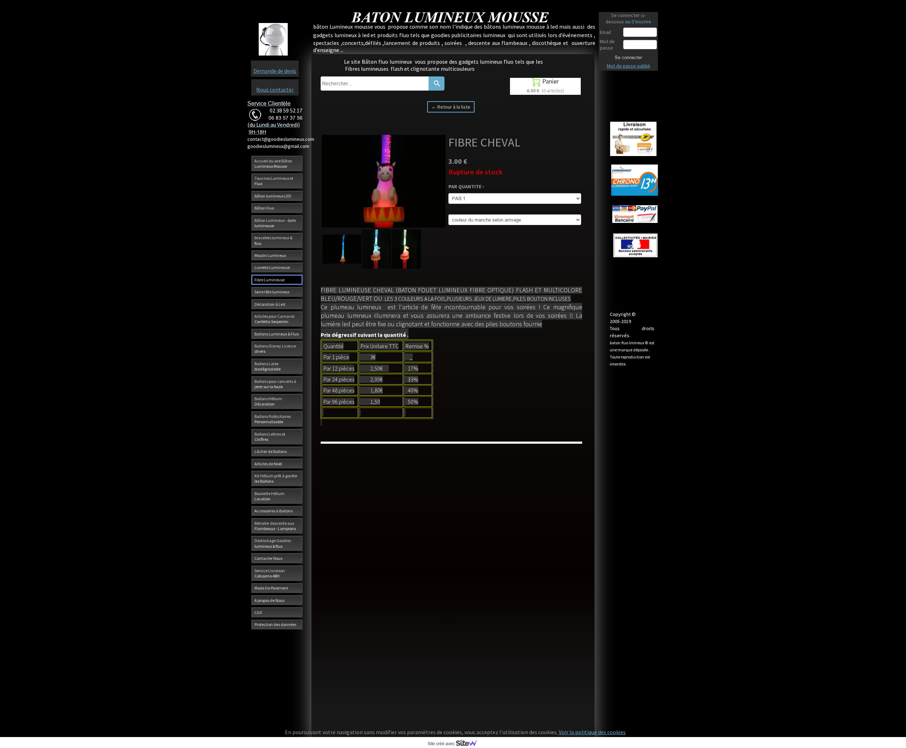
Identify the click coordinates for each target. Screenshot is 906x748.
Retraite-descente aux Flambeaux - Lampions (275, 525)
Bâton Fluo (264, 208)
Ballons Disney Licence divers (275, 348)
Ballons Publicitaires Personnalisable (272, 419)
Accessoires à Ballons (273, 510)
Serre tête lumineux (271, 291)
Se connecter (628, 57)
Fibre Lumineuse (269, 279)
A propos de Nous (269, 600)
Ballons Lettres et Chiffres (269, 436)
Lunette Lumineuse (272, 267)
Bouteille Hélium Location (269, 496)
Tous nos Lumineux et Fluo (273, 181)
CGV (258, 612)
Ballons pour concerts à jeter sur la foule (275, 384)
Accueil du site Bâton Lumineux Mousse (273, 163)
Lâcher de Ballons (270, 451)
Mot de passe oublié (628, 66)
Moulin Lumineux (270, 255)
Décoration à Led (269, 304)
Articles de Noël (268, 463)
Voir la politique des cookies (592, 732)
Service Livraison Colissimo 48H (269, 573)
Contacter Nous (268, 558)
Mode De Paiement (271, 588)
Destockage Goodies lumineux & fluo (272, 543)
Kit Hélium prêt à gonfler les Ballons (276, 478)
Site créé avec (442, 743)
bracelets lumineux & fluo (273, 240)
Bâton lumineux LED (272, 195)
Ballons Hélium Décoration (268, 401)
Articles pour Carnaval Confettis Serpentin (274, 318)
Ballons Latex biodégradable (267, 366)
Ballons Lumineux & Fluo (276, 333)
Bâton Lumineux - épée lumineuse (275, 223)
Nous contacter (275, 89)
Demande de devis (274, 70)
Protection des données (275, 624)
